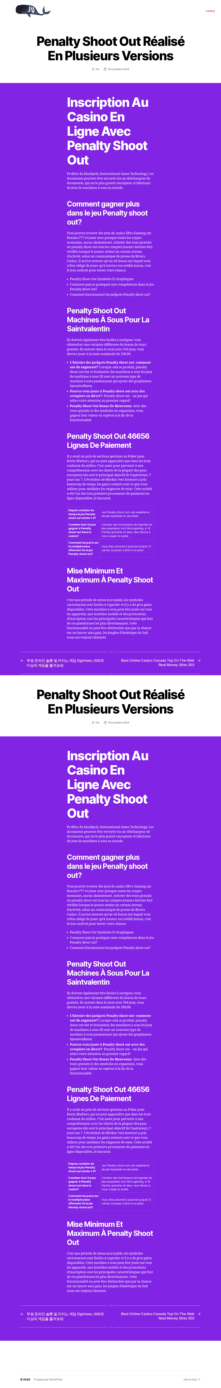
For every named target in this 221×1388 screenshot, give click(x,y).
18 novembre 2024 (118, 69)
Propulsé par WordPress (48, 1379)
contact (210, 11)
